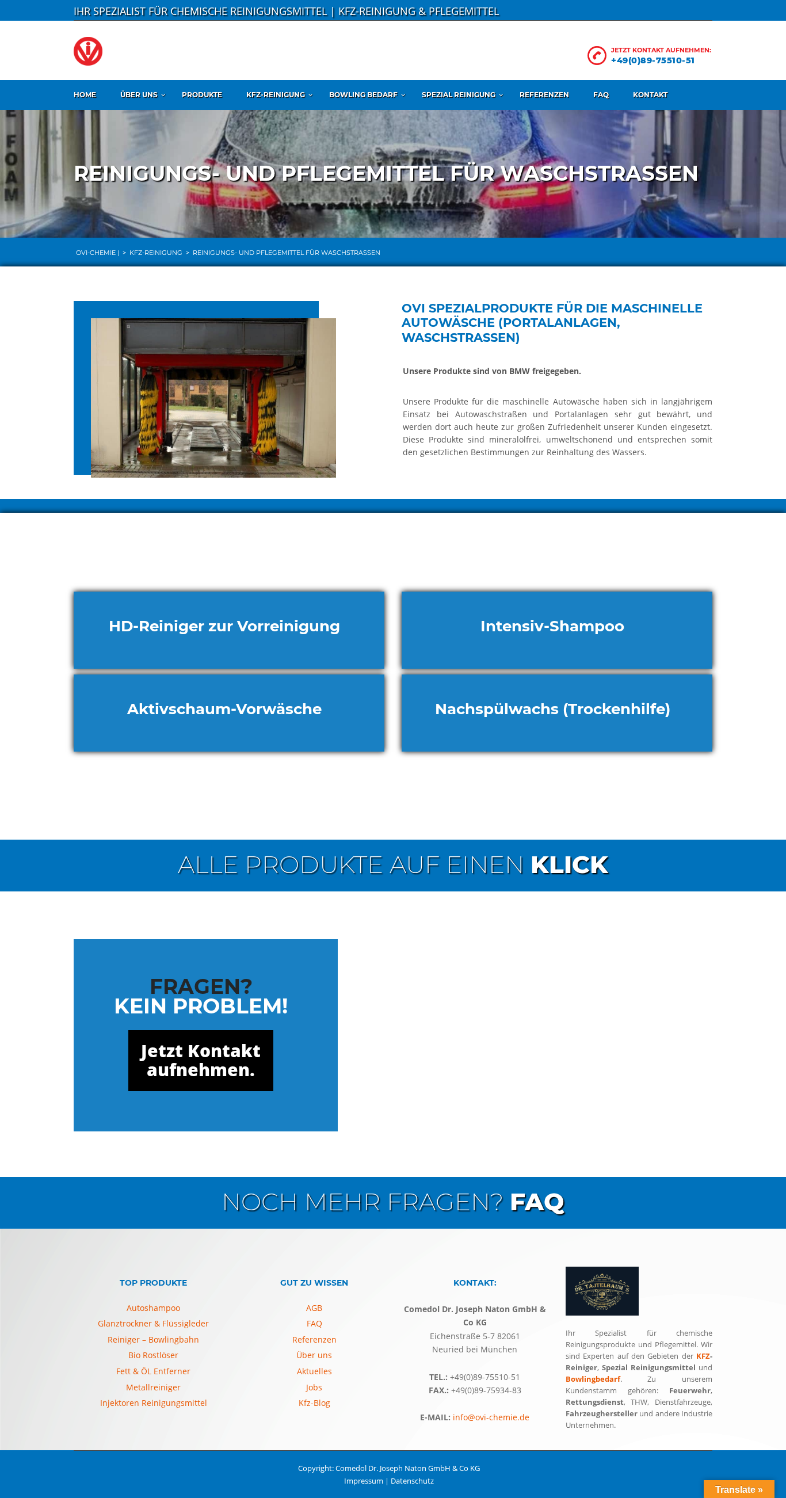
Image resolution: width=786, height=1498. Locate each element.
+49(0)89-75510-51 (653, 60)
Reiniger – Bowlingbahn (153, 1339)
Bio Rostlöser (153, 1355)
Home (85, 94)
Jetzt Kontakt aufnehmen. (201, 1060)
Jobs (314, 1387)
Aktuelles (314, 1371)
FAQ (601, 94)
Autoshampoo (153, 1307)
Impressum (363, 1481)
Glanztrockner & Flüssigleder (153, 1323)
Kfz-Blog (314, 1402)
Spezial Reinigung (458, 94)
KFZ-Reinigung (275, 94)
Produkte (202, 94)
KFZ (703, 1356)
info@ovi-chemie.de (490, 1417)
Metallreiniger (153, 1387)
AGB (314, 1307)
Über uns (139, 94)
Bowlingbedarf (593, 1379)
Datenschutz (412, 1481)
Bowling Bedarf (363, 94)
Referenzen (544, 94)
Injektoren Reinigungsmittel (153, 1402)
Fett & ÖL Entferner (153, 1371)
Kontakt (650, 94)
